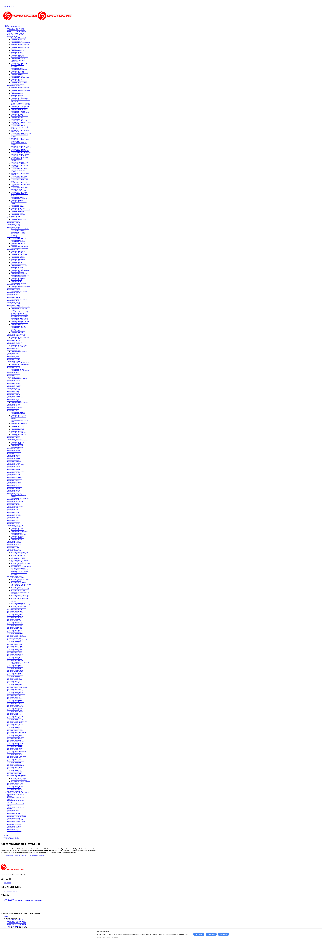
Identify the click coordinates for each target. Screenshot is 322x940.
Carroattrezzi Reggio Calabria (16, 335)
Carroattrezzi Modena (13, 305)
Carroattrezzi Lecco (13, 503)
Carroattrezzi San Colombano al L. (20, 210)
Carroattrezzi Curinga (17, 447)
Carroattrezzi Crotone (13, 475)
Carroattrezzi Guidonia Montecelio (17, 65)
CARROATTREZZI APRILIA (19, 63)
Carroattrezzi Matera (13, 472)
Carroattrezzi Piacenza (14, 385)
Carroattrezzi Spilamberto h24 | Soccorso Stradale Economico (20, 318)
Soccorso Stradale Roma (14, 550)
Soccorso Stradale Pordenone (15, 741)
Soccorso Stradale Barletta (15, 692)
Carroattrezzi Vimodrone (18, 111)
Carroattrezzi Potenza (13, 468)
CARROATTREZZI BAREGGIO (20, 146)
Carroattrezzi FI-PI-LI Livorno (19, 347)
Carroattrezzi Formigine (18, 331)
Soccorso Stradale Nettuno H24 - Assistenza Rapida (20, 564)
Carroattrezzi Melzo (17, 95)
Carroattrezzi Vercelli (13, 504)
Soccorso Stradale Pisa (13, 697)
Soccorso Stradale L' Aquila (15, 719)
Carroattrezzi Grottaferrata (19, 81)
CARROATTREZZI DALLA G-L (16, 30)
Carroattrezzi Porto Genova (19, 225)
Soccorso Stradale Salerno (14, 655)
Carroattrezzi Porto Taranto (19, 304)
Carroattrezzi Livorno (13, 343)
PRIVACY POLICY (9, 899)
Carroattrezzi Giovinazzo (18, 261)
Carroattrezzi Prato (13, 300)
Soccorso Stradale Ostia (18, 555)
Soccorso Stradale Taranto (15, 633)
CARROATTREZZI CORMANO (20, 168)
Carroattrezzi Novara (13, 386)
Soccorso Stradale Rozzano (18, 606)
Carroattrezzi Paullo (16, 205)
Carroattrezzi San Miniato (18, 415)
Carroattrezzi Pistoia (13, 436)
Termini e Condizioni (10, 891)
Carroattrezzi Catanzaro (14, 439)
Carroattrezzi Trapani (13, 483)
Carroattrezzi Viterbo (13, 466)
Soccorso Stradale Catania (14, 620)
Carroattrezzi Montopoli (18, 412)
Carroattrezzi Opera (17, 114)
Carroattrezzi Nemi (16, 79)
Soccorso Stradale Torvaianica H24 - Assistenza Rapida (19, 560)
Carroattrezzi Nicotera (17, 530)
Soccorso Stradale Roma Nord (19, 552)
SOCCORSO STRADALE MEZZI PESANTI (16, 792)
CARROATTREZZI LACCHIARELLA (16, 159)
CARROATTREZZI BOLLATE (19, 182)
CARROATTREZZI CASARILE (19, 157)
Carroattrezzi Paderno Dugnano (16, 815)
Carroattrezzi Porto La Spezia (19, 402)
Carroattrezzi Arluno (17, 200)
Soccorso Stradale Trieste (14, 630)
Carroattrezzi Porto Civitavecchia (20, 42)
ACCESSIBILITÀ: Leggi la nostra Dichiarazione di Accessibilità (23, 900)
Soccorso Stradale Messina (15, 624)
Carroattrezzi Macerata (14, 515)
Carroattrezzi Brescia (13, 294)
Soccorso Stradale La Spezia (15, 690)
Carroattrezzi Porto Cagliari (19, 351)
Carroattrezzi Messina (13, 289)
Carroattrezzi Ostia (16, 41)
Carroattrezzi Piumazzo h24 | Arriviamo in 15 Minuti (19, 312)
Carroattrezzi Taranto (13, 302)
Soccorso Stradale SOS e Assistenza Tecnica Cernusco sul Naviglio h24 (20, 592)
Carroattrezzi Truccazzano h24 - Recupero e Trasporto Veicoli (20, 107)
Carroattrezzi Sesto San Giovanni (16, 816)
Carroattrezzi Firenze (13, 237)
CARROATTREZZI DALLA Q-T (16, 33)
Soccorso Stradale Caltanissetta (16, 732)
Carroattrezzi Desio (13, 812)
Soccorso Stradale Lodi (14, 759)
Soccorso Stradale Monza (14, 657)
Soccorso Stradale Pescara (15, 667)
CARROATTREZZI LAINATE (19, 162)
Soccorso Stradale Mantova (15, 748)
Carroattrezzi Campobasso (15, 501)
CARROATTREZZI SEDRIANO (20, 151)
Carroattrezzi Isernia (13, 549)
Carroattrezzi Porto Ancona (19, 390)
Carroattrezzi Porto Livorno (19, 345)
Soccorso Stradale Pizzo (18, 776)
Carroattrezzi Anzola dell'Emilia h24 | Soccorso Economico (20, 229)
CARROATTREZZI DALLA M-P (16, 31)
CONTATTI (7, 883)
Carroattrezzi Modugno (18, 251)
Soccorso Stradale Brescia (14, 627)
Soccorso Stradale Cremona (15, 716)
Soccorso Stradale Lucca (14, 695)
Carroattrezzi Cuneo (13, 480)
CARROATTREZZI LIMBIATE (19, 192)
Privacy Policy (101, 937)
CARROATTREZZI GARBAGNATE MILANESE (19, 189)
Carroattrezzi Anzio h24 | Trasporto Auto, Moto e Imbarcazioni (18, 60)
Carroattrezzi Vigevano (14, 826)
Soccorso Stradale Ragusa (14, 710)
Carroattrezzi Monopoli (18, 268)
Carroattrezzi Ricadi (16, 533)
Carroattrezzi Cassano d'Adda (19, 98)
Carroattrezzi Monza (13, 361)
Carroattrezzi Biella (13, 512)
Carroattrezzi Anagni (13, 827)
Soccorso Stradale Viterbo (15, 722)
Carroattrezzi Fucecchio (18, 241)
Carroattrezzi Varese (13, 453)
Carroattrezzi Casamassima (19, 254)
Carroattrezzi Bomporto (18, 326)
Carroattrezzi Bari (12, 249)
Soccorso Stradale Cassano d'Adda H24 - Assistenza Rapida (21, 584)
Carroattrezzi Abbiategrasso (19, 198)
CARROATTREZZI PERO (18, 138)
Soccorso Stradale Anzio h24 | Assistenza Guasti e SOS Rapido (20, 570)
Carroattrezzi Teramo (13, 490)
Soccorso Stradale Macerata (15, 765)
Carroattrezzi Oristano (14, 541)
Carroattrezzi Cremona (14, 461)
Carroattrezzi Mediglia (17, 206)
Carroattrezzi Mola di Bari (18, 264)
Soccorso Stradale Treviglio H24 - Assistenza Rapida (20, 662)
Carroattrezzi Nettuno (17, 55)
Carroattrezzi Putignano (18, 278)
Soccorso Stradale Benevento (15, 733)
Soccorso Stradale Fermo (14, 767)
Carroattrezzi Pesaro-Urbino (15, 397)
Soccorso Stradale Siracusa (15, 670)
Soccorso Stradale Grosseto (15, 706)
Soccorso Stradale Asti (13, 713)
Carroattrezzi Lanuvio (17, 76)
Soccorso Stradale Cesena (14, 686)
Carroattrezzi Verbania (14, 542)
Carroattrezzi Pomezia (17, 50)
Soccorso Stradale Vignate (18, 582)
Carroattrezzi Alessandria (14, 407)
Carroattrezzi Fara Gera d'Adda (20, 370)
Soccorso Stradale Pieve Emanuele (20, 604)
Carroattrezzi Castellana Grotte (20, 275)
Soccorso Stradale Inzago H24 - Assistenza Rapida (20, 580)
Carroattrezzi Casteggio (14, 824)
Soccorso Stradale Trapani (14, 738)
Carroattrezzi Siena (13, 485)
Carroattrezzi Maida (17, 445)
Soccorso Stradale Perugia (14, 641)
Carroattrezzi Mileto (17, 539)
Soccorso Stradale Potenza (15, 724)
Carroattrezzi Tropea (17, 528)
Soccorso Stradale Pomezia (18, 557)
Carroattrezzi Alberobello (18, 276)
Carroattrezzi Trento (13, 372)
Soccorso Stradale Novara (14, 678)
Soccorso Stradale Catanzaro (15, 702)
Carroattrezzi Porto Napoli (18, 219)
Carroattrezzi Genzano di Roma (20, 77)
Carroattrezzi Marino (17, 68)
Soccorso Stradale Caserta (15, 711)
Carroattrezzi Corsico (17, 119)
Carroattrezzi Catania (13, 284)
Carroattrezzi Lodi (12, 509)
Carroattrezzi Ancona (13, 388)
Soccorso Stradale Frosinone (15, 761)
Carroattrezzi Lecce (13, 399)
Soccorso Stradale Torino (14, 611)
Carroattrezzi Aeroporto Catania (20, 286)
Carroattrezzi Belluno (13, 518)
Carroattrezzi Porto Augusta (19, 378)
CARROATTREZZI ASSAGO (19, 149)
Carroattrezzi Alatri (13, 829)
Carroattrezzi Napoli (13, 218)
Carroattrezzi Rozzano (17, 117)
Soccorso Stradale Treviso (14, 700)
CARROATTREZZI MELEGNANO (21, 133)
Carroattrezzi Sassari (13, 366)
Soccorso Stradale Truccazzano (20, 595)
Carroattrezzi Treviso (13, 437)
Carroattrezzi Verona (13, 288)
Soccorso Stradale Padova (14, 625)
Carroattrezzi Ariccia (17, 74)
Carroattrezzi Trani (13, 405)
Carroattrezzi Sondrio (13, 547)
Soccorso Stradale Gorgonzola (19, 597)
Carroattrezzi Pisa (12, 410)
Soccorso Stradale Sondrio (14, 789)
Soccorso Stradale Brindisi (14, 705)
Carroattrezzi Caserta (13, 458)
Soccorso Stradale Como (14, 703)
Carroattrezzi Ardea (16, 52)
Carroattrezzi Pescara (13, 374)
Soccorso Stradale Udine (14, 681)
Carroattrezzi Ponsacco (17, 428)
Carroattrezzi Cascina (17, 431)
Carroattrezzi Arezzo (13, 394)
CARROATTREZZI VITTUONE (20, 154)
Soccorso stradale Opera (18, 603)
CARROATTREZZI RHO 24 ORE (20, 120)
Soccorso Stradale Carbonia (15, 786)
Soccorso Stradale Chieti (14, 749)
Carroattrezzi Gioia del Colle (19, 273)
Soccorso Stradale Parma (14, 628)
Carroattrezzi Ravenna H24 (15, 342)
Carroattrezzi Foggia (13, 353)
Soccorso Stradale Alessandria (16, 694)
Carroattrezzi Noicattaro (18, 257)
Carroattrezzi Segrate (13, 818)
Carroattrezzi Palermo (13, 222)
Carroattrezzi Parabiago (18, 211)
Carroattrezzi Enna (12, 546)
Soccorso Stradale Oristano (15, 783)
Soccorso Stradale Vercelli (14, 754)
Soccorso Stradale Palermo (15, 612)
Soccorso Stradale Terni (14, 673)
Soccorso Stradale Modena (15, 635)
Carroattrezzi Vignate (17, 93)
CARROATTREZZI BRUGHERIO (20, 362)
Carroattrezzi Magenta (17, 197)
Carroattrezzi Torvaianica (18, 53)
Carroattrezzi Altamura (17, 267)
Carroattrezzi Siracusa (13, 377)
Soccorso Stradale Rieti (14, 757)
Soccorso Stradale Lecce (14, 689)
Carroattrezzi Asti (12, 456)
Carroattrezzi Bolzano (13, 383)
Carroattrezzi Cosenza (13, 469)
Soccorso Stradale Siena (14, 740)
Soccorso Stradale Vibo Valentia (16, 775)
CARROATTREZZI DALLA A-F (16, 28)
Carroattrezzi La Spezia (14, 401)
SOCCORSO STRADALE (11, 837)
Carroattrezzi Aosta (13, 523)
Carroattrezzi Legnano (13, 813)
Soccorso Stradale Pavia (14, 714)
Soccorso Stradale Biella (14, 762)
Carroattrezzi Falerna (17, 444)
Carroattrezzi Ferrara (13, 354)
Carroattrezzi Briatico (17, 538)
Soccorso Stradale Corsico (18, 608)
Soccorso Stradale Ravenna (15, 643)
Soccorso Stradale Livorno (14, 644)
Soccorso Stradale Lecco (14, 753)
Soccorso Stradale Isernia (14, 791)
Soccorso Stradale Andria (14, 683)
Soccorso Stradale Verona (14, 622)
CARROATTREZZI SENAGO (19, 187)
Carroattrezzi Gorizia (13, 522)
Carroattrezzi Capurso (17, 272)
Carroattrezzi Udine (13, 391)
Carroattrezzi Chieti (13, 499)
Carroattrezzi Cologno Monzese (20, 112)
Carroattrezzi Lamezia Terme (19, 440)
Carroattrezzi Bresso (13, 810)
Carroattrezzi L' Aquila (13, 463)
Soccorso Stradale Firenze (14, 617)
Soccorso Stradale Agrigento (15, 737)
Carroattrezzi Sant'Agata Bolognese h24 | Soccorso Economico (18, 233)
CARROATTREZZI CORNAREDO (21, 152)
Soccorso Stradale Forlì (14, 668)
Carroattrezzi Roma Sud (18, 39)
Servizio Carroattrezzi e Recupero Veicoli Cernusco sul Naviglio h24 (20, 103)
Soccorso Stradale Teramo (14, 745)
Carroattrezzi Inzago (17, 96)
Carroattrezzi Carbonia (14, 544)
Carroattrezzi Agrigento (14, 482)
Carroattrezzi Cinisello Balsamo (16, 819)
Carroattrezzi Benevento (14, 479)
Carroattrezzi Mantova (14, 493)
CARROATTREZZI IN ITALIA (12, 26)
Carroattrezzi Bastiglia (17, 324)
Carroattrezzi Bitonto (17, 262)
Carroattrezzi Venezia (13, 358)
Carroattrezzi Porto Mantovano (20, 498)
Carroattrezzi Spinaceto (18, 84)
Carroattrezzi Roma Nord (18, 38)
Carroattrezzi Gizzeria (17, 442)
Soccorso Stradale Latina (14, 652)
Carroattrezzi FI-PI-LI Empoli (19, 246)
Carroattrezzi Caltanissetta (15, 477)
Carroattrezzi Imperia (13, 514)
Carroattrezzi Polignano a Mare (20, 270)
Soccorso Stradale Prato (14, 632)
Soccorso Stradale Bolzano (15, 675)
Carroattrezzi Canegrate (18, 214)
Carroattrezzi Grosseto (14, 452)
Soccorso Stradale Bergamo (15, 660)
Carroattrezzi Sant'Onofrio (18, 534)
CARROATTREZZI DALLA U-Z (16, 34)
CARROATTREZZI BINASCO (19, 155)
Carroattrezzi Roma (13, 36)
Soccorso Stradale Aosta (14, 773)
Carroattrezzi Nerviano (17, 213)
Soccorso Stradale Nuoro (14, 770)
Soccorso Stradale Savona (14, 729)
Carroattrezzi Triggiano (17, 256)
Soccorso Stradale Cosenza (15, 726)
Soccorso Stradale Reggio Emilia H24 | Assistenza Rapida (16, 637)
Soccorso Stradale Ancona (14, 679)
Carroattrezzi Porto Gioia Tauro (20, 337)
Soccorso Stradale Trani (14, 718)
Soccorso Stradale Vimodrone (19, 598)
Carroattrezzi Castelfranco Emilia (20, 307)
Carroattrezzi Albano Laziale (19, 69)
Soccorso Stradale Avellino (15, 743)
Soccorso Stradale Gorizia (14, 772)
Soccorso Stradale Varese (14, 708)
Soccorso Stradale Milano (14, 576)
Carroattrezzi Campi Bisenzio (19, 248)
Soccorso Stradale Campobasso (16, 751)
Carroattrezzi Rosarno (17, 339)
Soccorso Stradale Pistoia (14, 698)
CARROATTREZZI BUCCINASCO (21, 147)
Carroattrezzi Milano (13, 85)
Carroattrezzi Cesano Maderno (20, 364)
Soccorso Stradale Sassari (14, 659)
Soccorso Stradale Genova (14, 614)
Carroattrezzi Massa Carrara (15, 464)
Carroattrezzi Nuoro (13, 520)
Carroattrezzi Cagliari (13, 350)
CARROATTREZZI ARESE (18, 163)
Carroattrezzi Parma (13, 296)
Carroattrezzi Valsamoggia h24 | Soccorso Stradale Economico (20, 322)
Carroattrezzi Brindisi (13, 450)
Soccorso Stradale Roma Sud (19, 554)
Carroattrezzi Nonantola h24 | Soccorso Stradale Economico (19, 315)
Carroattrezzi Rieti (12, 507)
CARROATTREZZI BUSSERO (19, 176)
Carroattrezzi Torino (13, 221)
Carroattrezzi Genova (13, 224)
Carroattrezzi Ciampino (17, 71)
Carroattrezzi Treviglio (17, 369)
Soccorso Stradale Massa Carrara (17, 721)
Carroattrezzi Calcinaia (17, 426)
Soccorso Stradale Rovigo (14, 746)
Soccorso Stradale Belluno (14, 769)
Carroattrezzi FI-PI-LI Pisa (18, 434)
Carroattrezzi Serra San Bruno (19, 531)
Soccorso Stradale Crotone (15, 730)
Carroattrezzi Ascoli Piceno (15, 506)
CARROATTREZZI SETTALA (19, 178)
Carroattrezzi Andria (13, 393)
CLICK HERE (14, 4)
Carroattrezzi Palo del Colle (19, 265)
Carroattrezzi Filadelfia (17, 536)
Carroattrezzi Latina (13, 356)
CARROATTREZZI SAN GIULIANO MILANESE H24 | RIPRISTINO (19, 127)
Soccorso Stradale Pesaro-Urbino (17, 687)
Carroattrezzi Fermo (13, 517)
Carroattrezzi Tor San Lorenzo (19, 57)
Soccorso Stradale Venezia (15, 654)
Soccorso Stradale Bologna (15, 616)
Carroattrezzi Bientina (17, 429)
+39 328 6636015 (9, 6)
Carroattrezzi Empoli (17, 240)
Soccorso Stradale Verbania (15, 784)
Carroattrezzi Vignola (17, 332)
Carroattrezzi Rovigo (13, 491)
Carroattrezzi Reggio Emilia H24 (16, 334)
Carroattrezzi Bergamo (14, 367)
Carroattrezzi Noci (16, 280)
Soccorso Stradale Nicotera (19, 780)
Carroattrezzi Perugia (13, 340)
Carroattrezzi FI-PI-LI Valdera (19, 432)
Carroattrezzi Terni (12, 382)
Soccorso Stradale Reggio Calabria (17, 640)
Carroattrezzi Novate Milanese (16, 821)
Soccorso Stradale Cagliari (15, 647)
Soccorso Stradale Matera (14, 727)
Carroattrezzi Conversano (18, 283)
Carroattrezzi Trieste (13, 297)
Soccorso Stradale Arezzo (14, 684)
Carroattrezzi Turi (16, 281)
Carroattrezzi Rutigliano (18, 259)
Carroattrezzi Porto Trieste (19, 299)
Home (6, 25)
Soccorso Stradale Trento (14, 665)
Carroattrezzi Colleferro (14, 831)
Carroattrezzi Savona (13, 474)
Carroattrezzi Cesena (13, 396)
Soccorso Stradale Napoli (14, 609)
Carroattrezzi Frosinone (14, 511)
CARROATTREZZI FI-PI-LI (18, 238)
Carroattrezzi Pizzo (16, 526)
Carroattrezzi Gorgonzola (18, 109)
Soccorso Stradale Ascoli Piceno (16, 756)
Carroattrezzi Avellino (13, 488)
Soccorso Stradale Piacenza (15, 676)
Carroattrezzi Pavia (13, 460)
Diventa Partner (15, 216)
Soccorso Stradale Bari (13, 619)
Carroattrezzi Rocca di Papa (19, 82)
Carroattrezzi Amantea (17, 471)
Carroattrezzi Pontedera (18, 413)
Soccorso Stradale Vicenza (15, 671)
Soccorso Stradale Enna (14, 788)
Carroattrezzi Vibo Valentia (15, 525)
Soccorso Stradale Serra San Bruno (20, 781)
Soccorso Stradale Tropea (18, 778)
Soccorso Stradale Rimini (14, 646)
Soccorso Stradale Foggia (14, 649)
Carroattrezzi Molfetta (17, 253)
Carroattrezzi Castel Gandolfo (19, 73)
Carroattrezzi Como (13, 448)
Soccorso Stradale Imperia (14, 764)
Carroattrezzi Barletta (13, 404)
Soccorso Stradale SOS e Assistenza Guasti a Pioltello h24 (20, 588)
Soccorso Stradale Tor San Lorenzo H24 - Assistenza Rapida (21, 567)
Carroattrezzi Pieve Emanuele (19, 116)
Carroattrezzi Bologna (13, 227)
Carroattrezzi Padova (13, 292)
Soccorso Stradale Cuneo (14, 735)
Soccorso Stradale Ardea (18, 558)
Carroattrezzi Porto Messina (19, 291)
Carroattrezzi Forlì (12, 375)
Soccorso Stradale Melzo (18, 577)
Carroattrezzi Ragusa (13, 455)
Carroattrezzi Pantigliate (18, 208)
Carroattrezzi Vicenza (13, 380)
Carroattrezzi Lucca (13, 409)
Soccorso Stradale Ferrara (14, 651)
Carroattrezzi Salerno (13, 359)
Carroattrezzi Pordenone (14, 487)
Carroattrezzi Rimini (13, 348)
